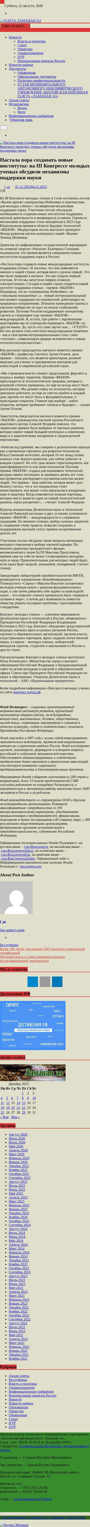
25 (2, 1112)
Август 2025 (18, 1182)
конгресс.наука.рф (26, 692)
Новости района (21, 65)
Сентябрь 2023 (20, 1272)
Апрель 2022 (18, 1339)
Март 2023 (16, 1296)
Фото (21, 112)
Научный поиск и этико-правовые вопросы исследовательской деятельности (32, 959)
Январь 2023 (18, 1303)
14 (18, 1103)
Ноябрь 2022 (18, 1311)
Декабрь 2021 (19, 1354)
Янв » (15, 1117)
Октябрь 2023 (19, 1268)
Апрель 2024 (18, 1244)
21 (18, 1107)
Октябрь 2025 (19, 1174)
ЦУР (20, 57)
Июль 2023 (17, 1280)
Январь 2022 (18, 1351)
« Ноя (4, 1117)
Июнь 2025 (17, 1189)
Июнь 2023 (17, 1284)
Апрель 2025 (18, 1197)
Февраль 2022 (19, 1347)
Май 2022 (16, 1335)
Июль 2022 (17, 1327)
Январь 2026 (18, 1162)
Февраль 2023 (19, 1299)
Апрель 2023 (18, 1292)
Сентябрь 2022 (20, 1319)
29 (23, 1112)
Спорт (22, 45)
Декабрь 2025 (19, 1166)
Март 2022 (16, 1343)
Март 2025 (16, 1201)
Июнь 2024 (17, 1237)
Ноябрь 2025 (18, 1170)
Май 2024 (16, 1240)
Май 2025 (16, 1193)
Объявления (26, 72)
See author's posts (12, 930)
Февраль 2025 (19, 1205)
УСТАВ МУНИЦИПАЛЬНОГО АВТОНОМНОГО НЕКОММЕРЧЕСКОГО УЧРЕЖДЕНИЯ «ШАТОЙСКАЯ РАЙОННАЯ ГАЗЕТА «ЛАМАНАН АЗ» (52, 90)
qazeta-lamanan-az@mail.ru (33, 1499)
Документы (17, 69)
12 (8, 1103)
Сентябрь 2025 (20, 1178)
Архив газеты (19, 100)
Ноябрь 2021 (18, 1358)
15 (23, 1103)
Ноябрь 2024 (18, 1217)
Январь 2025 (18, 1209)
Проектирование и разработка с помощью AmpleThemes (43, 1517)
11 (2, 1103)
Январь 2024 (18, 1256)
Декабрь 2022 (19, 1307)
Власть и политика (31, 41)
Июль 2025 (17, 1185)
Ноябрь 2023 (18, 1264)
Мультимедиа (19, 104)
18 (2, 1107)
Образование (18, 1407)
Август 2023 (18, 1276)
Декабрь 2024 (19, 1213)
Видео (22, 108)
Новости (15, 37)
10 (34, 1098)
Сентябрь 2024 (20, 1225)
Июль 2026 (17, 1138)
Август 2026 (18, 1134)
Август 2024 (18, 1229)
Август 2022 (18, 1323)
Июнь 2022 (17, 1331)
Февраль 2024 (19, 1252)
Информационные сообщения (31, 116)
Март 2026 (16, 1154)
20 (13, 1107)
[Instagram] (11, 13)
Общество (25, 49)
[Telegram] (33, 982)
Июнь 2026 (17, 1142)
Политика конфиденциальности (41, 80)
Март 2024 (16, 1248)
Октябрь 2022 (19, 1315)
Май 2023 (16, 1288)
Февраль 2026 (19, 1158)
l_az (3, 921)
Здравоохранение (30, 53)
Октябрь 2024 (19, 1221)
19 (8, 1107)
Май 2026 (16, 1146)
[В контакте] (45, 982)
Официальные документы (36, 76)
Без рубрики (9, 945)
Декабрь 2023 (19, 1260)
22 (23, 1107)
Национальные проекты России (41, 61)
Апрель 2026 (18, 1150)
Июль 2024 (17, 1233)
